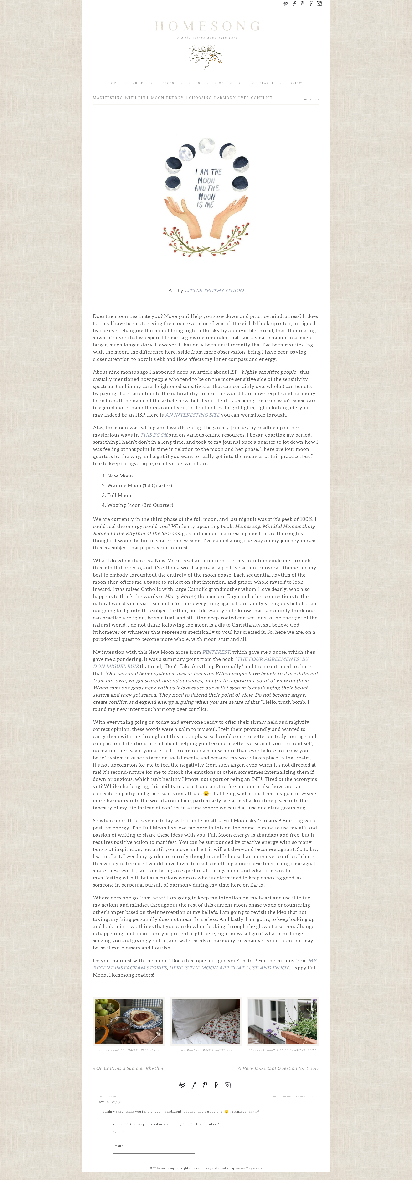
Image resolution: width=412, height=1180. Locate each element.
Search (266, 83)
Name (117, 1132)
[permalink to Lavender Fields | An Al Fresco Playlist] (283, 1021)
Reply (116, 1102)
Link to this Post (282, 1096)
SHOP (219, 83)
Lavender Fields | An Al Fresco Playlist (282, 1050)
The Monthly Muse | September (205, 1050)
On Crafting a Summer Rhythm (128, 1068)
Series (194, 83)
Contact (295, 83)
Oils (242, 83)
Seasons (166, 83)
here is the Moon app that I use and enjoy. (230, 967)
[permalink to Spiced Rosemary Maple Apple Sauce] (129, 1021)
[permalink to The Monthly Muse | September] (206, 1021)
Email (117, 1146)
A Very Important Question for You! (278, 1068)
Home (114, 83)
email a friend (305, 1096)
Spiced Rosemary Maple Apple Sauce (129, 1050)
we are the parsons (249, 1168)
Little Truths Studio (214, 290)
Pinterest (216, 652)
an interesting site (192, 414)
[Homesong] (206, 74)
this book (154, 434)
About (138, 83)
